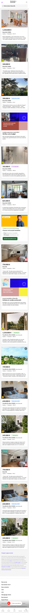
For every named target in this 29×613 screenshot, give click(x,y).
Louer (14, 610)
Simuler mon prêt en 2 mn (10, 238)
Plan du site (4, 582)
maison (10, 560)
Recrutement (4, 597)
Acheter (2, 610)
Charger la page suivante (7, 553)
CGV (2, 592)
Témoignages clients (6, 594)
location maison (18, 562)
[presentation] (2, 19)
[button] (11, 26)
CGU (2, 589)
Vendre (8, 610)
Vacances (20, 610)
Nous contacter (5, 587)
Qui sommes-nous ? (6, 584)
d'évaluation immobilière (5, 566)
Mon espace (26, 610)
